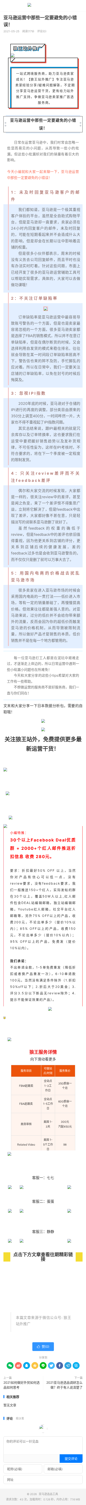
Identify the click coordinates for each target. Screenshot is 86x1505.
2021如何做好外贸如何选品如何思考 (21, 1385)
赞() (43, 1346)
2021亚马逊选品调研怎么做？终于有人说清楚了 (64, 1385)
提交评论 (71, 1459)
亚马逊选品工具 (43, 6)
